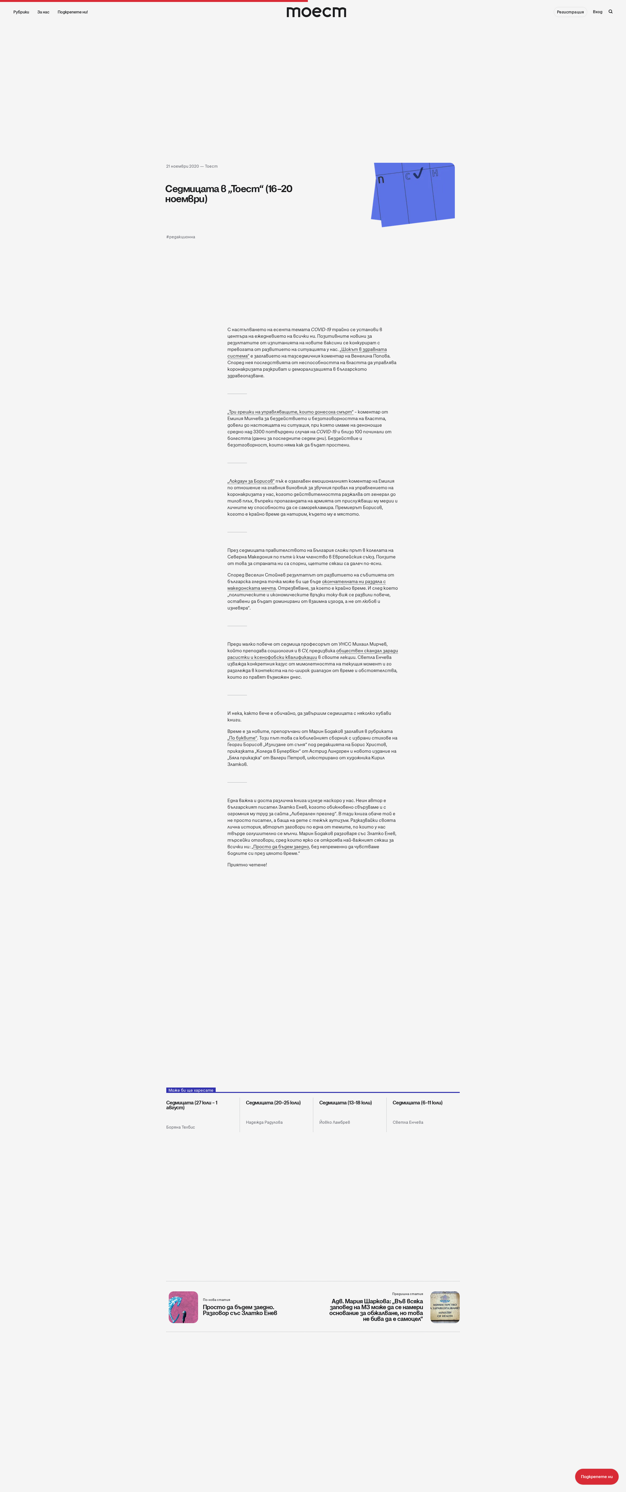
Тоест (211, 166)
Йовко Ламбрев (334, 1122)
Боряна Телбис (180, 1127)
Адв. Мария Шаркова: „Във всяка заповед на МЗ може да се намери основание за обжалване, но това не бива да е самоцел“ (376, 1310)
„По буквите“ (242, 738)
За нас (43, 12)
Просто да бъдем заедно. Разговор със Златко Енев (240, 1310)
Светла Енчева (408, 1122)
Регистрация (570, 12)
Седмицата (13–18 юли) (345, 1103)
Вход (597, 12)
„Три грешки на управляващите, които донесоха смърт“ (290, 411)
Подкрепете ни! (73, 12)
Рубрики (21, 12)
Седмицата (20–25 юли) (273, 1103)
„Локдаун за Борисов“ (251, 481)
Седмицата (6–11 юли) (418, 1103)
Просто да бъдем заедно (281, 846)
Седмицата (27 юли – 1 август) (191, 1105)
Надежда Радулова (264, 1122)
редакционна (182, 237)
